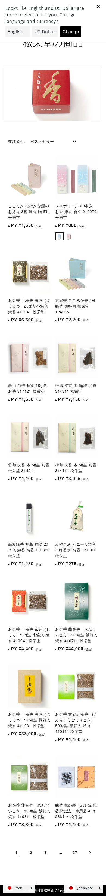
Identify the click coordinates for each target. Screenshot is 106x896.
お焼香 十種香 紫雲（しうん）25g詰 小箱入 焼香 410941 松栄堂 (29, 634)
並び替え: (16, 141)
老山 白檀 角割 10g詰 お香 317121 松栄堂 (27, 388)
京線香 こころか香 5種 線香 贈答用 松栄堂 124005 (75, 305)
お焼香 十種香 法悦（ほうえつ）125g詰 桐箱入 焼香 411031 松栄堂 (29, 719)
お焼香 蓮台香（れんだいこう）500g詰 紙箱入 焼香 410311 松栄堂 (29, 810)
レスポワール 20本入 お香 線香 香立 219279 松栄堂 (76, 211)
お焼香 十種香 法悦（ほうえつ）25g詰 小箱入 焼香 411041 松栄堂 (29, 305)
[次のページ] (90, 852)
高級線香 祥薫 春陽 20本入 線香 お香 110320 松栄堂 (29, 549)
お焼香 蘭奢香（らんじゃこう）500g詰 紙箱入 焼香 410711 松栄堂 (76, 634)
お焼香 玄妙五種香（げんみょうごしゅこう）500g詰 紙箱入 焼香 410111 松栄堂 (75, 722)
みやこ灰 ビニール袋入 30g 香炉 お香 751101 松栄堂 (75, 549)
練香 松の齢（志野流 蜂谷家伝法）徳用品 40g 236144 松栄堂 (76, 810)
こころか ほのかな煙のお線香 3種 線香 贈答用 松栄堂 (29, 211)
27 (75, 852)
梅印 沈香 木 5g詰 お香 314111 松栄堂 (75, 467)
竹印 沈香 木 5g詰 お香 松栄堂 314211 (28, 467)
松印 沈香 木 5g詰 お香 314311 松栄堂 (75, 388)
